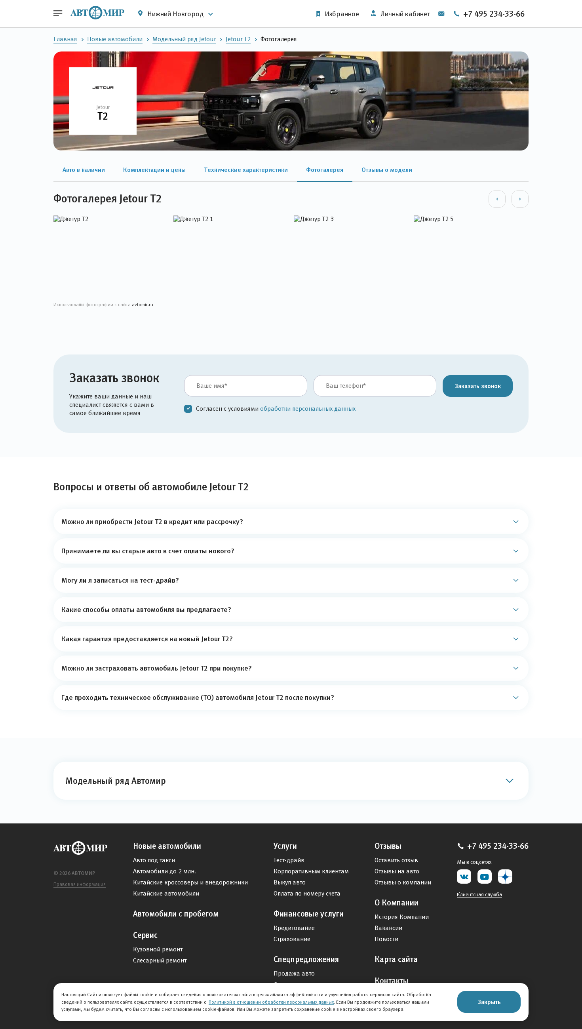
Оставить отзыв (396, 860)
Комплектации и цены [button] (154, 169)
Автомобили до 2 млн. (164, 871)
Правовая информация (79, 884)
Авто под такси (154, 860)
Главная (65, 39)
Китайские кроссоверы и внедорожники (190, 882)
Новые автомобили (115, 39)
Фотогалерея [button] (324, 169)
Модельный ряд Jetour (184, 39)
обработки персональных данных (308, 408)
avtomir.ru (142, 304)
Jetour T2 (238, 39)
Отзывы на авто (397, 871)
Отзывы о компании (403, 882)
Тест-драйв (289, 860)
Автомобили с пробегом (176, 913)
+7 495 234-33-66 (493, 14)
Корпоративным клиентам (311, 871)
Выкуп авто (290, 882)
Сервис (145, 935)
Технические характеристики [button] (246, 169)
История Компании (402, 916)
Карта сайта (396, 959)
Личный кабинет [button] (404, 14)
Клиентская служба (479, 894)
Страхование (292, 939)
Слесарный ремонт (159, 960)
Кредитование (294, 927)
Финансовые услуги (309, 913)
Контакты (392, 980)
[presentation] (497, 199)
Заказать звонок (478, 385)
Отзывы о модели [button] (386, 169)
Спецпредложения (306, 959)
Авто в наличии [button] (84, 169)
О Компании (396, 902)
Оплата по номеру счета (307, 893)
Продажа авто (294, 973)
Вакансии (388, 927)
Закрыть (489, 1001)
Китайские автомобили (166, 893)
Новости (386, 939)
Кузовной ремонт (158, 949)
